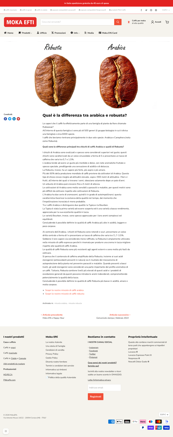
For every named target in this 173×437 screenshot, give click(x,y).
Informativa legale (54, 373)
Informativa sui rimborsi (56, 369)
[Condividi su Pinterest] (18, 118)
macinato (13, 353)
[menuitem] (8, 33)
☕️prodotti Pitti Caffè (117, 10)
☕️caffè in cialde (40, 10)
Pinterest (93, 357)
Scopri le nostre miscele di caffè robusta (64, 293)
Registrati (95, 396)
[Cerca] (118, 22)
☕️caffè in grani (26, 10)
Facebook (93, 350)
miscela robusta (75, 303)
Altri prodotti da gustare (14, 363)
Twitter (92, 354)
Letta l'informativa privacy (99, 380)
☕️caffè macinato (10, 10)
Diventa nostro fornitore (56, 361)
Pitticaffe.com (9, 380)
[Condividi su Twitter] (9, 118)
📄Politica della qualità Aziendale (61, 377)
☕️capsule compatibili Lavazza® (63, 10)
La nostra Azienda (54, 342)
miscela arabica (60, 303)
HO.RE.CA (7, 374)
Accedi (158, 22)
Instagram (93, 347)
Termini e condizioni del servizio (60, 365)
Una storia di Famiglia (55, 346)
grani (13, 347)
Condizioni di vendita (55, 350)
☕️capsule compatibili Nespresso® (92, 10)
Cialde (14, 358)
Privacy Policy (52, 354)
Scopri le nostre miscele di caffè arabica (64, 290)
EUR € (164, 10)
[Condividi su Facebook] (5, 118)
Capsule (22, 358)
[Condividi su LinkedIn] (14, 118)
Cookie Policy (52, 357)
